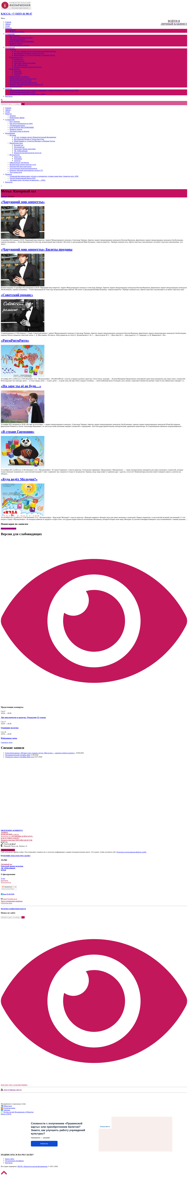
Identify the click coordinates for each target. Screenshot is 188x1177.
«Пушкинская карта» (17, 39)
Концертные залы (16, 57)
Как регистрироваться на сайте (21, 38)
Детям (7, 26)
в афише (10, 834)
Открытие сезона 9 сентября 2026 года (19, 757)
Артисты (17, 75)
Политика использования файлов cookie (131, 852)
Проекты (8, 88)
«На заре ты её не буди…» (21, 386)
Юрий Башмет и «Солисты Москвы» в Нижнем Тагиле (34, 55)
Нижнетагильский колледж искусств (27, 67)
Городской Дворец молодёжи (25, 63)
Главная (8, 22)
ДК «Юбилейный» (21, 65)
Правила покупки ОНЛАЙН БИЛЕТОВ (16, 840)
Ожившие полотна (9, 728)
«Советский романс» (17, 295)
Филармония (10, 47)
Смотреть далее (6, 742)
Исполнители (15, 69)
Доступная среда (16, 86)
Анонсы (13, 30)
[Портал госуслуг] (12, 823)
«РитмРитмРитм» (15, 340)
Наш (8, 894)
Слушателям (9, 34)
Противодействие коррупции (20, 81)
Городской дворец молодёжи (12, 866)
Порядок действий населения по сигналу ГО (26, 84)
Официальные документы (19, 77)
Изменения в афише (17, 32)
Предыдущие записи (8, 529)
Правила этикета (16, 43)
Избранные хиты (9, 738)
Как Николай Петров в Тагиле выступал (29, 53)
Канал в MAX (6, 1114)
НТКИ (3, 870)
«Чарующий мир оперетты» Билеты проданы (36, 249)
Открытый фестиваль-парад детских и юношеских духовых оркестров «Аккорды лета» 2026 (44, 90)
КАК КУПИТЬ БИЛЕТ (10, 838)
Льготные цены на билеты (19, 45)
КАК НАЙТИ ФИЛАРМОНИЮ (22, 41)
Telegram (7, 1110)
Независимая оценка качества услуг (23, 79)
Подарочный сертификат (14, 1161)
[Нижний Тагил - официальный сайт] (12, 788)
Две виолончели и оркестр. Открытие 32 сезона (23, 717)
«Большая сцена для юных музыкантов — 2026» (27, 94)
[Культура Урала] (16, 779)
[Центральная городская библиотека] (16, 799)
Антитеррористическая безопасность (23, 82)
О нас (3, 878)
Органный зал (19, 61)
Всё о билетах (15, 36)
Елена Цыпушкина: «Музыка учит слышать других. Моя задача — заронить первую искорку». (40, 753)
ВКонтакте (8, 1106)
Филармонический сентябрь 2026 (17, 755)
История (13, 49)
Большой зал (18, 59)
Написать (44, 1144)
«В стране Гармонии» (17, 432)
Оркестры (17, 71)
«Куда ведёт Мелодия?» (19, 479)
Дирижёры (18, 73)
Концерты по (17, 836)
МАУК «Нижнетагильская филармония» (33, 1166)
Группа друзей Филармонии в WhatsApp (18, 1112)
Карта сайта (9, 1159)
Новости (8, 28)
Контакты (9, 96)
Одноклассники (9, 1108)
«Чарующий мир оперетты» (23, 202)
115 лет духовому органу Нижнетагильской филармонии (35, 51)
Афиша (8, 24)
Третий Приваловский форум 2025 (22, 92)
